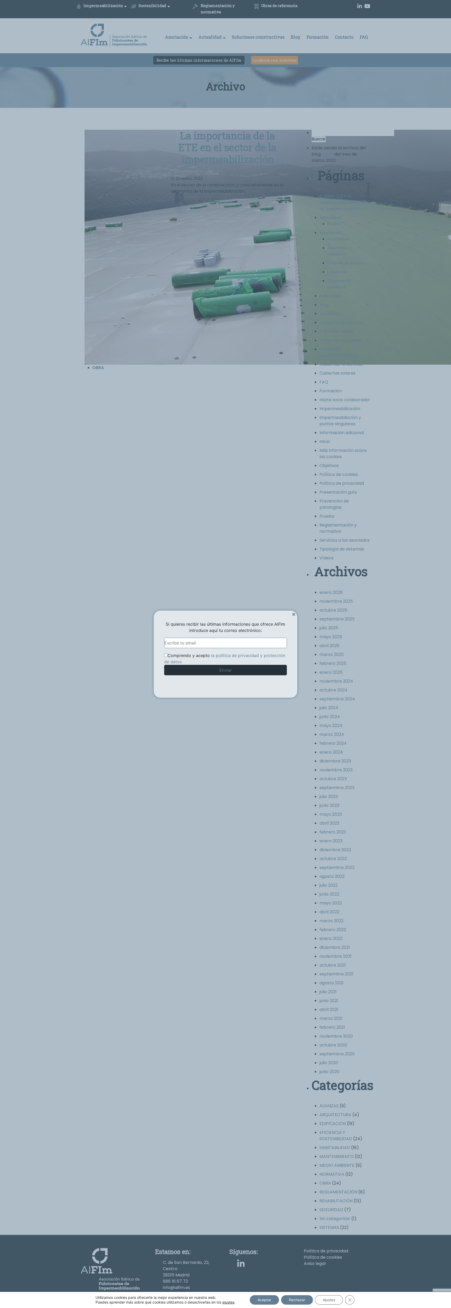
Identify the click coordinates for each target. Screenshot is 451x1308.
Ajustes (329, 1300)
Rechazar (297, 1300)
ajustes (228, 1302)
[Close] (293, 614)
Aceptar (264, 1300)
